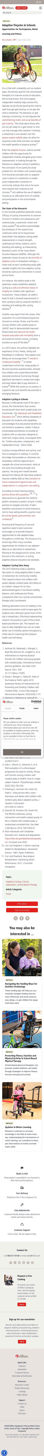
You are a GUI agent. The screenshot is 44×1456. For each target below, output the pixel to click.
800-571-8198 (21, 8)
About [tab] (36, 708)
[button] (4, 1452)
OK (22, 752)
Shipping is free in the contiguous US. (22, 1197)
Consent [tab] (8, 708)
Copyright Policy (27, 1428)
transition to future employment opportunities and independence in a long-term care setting (21, 482)
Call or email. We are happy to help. (22, 1234)
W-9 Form (22, 1413)
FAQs (22, 1407)
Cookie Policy (8, 742)
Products (22, 1366)
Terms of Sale (15, 1428)
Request (21, 1304)
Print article (22, 904)
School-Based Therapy (27, 884)
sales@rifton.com (33, 1256)
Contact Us (22, 1403)
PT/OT (8, 894)
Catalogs (22, 1391)
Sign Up (22, 1341)
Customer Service (22, 1372)
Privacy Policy (29, 1426)
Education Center (22, 1385)
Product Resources (22, 1388)
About (22, 1410)
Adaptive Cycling (13, 881)
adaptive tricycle (18, 150)
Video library (22, 1395)
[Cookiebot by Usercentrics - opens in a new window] (31, 701)
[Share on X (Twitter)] (16, 919)
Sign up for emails (22, 910)
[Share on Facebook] (22, 919)
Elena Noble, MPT (9, 40)
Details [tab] (22, 708)
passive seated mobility (12, 137)
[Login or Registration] (38, 2)
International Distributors (22, 1376)
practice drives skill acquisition (15, 494)
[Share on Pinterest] (28, 919)
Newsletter (22, 1369)
